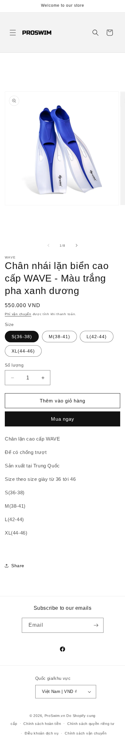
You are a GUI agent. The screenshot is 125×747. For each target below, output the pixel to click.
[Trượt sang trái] (48, 245)
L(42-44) (97, 336)
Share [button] (17, 565)
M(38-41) (59, 336)
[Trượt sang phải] (77, 245)
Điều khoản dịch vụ (42, 733)
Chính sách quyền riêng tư (90, 724)
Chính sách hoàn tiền (42, 724)
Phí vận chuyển (18, 314)
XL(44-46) (23, 351)
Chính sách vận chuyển (86, 733)
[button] (13, 33)
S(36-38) (22, 336)
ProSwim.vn (55, 716)
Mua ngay (62, 419)
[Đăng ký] (96, 625)
